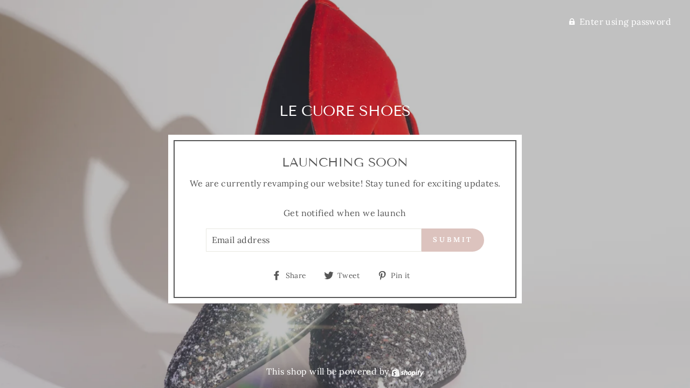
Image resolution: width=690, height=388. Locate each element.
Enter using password (625, 21)
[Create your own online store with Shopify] (407, 371)
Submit (453, 239)
